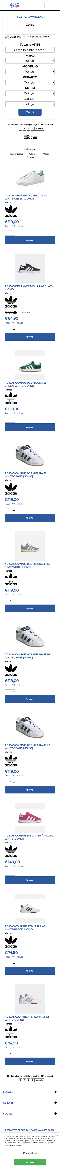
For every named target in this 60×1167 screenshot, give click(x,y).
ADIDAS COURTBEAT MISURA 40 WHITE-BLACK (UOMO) (25, 928)
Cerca (30, 24)
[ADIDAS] (11, 216)
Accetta (30, 1162)
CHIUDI (57, 1136)
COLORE (30, 99)
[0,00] (56, 5)
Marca (30, 55)
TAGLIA (30, 88)
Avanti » (39, 129)
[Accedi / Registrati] (50, 5)
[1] (10, 330)
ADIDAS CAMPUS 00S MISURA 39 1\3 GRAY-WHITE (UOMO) (27, 565)
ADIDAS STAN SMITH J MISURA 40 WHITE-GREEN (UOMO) (26, 197)
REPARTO (30, 77)
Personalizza (30, 1153)
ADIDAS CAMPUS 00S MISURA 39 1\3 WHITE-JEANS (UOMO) (27, 656)
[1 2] (10, 233)
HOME (26, 37)
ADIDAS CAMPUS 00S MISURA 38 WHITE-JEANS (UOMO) (25, 475)
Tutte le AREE (30, 44)
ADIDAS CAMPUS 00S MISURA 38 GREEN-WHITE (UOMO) (25, 384)
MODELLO (30, 66)
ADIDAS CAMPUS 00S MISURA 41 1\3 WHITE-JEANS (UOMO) (27, 746)
